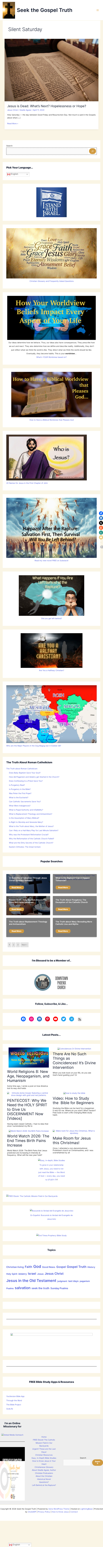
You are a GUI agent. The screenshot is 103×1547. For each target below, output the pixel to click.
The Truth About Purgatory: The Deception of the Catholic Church (72, 901)
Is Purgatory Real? (17, 785)
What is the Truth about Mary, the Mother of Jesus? (31, 826)
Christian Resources (44, 1455)
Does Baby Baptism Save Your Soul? (25, 773)
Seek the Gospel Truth (44, 10)
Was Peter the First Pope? (20, 793)
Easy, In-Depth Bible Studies (44, 1458)
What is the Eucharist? (18, 797)
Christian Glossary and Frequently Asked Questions (52, 281)
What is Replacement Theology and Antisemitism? (30, 814)
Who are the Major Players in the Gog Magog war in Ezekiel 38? (33, 746)
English (14, 174)
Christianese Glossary (44, 1467)
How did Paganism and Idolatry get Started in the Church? (34, 777)
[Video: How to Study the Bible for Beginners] (74, 1093)
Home (44, 1437)
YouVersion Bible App (15, 1396)
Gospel (61, 1267)
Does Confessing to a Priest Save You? (26, 781)
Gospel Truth (76, 1267)
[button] (101, 513)
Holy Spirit (11, 1274)
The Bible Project (13, 1405)
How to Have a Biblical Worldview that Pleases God (52, 420)
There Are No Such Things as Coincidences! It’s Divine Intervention (74, 1061)
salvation (22, 1288)
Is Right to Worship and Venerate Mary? (26, 822)
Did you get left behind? (51, 618)
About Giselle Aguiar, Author (44, 1470)
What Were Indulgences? (19, 806)
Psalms (10, 1288)
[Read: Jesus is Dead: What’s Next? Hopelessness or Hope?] (52, 70)
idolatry (22, 1273)
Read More (16, 887)
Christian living (15, 1267)
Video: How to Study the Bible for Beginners (73, 1100)
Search (9, 146)
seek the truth (40, 1288)
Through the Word (14, 1400)
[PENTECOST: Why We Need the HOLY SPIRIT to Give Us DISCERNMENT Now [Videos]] (28, 1094)
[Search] (92, 151)
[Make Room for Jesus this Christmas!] (74, 1132)
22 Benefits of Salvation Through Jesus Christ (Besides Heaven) (28, 879)
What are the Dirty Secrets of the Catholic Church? (31, 843)
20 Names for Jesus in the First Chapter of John (27, 483)
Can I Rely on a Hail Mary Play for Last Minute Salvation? (33, 830)
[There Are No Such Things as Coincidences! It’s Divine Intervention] (74, 1048)
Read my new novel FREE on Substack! (51, 560)
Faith (28, 1267)
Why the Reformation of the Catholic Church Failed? (31, 839)
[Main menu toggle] (97, 10)
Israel (32, 1273)
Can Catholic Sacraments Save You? (25, 801)
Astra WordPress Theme (58, 1509)
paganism (85, 1281)
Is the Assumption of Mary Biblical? (24, 818)
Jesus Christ (12, 110)
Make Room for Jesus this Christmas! (72, 1140)
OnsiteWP (32, 1512)
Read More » (12, 123)
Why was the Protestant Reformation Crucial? (29, 835)
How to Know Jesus (60, 1512)
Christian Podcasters (44, 1473)
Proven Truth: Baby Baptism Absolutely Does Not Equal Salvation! (27, 901)
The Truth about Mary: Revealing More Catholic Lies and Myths (74, 922)
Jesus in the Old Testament (31, 1280)
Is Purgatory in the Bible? (20, 789)
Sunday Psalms (59, 1288)
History (91, 1267)
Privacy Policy (44, 1512)
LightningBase (86, 1509)
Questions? (44, 1482)
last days (73, 1281)
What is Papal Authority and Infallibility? (26, 810)
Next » (24, 945)
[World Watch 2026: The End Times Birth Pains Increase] (29, 1131)
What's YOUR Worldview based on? (51, 357)
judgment (62, 1281)
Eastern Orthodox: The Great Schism (25, 847)
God (37, 1266)
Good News (48, 1267)
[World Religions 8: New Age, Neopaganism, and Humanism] (29, 1057)
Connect (74, 1512)
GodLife (9, 1409)
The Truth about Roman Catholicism (21, 769)
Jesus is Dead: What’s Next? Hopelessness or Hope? (46, 106)
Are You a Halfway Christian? (51, 670)
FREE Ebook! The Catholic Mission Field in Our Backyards (44, 1443)
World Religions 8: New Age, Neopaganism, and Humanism (28, 1076)
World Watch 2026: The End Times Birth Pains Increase (28, 1140)
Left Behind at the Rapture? (44, 1485)
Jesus (40, 1274)
